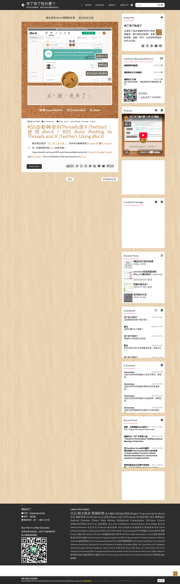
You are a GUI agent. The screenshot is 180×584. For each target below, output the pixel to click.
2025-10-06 (156, 465)
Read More (34, 166)
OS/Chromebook (112, 554)
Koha (162, 548)
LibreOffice (146, 544)
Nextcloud (74, 551)
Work (105, 548)
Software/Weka (78, 523)
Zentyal (111, 548)
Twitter (93, 121)
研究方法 (92, 524)
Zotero (95, 520)
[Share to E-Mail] (103, 166)
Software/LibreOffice (97, 531)
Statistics (89, 534)
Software (161, 537)
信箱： (34, 513)
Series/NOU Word (127, 554)
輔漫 (98, 554)
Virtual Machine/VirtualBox (111, 544)
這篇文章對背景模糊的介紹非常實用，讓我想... (142, 375)
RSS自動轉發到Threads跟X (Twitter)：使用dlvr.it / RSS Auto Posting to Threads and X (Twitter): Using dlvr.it (70, 131)
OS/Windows (124, 524)
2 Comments (49, 121)
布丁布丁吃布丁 (131, 317)
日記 (73, 513)
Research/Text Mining (126, 551)
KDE (157, 548)
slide (120, 527)
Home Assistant (95, 537)
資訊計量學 (116, 534)
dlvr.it (66, 121)
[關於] (143, 46)
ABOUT (112, 5)
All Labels (83, 509)
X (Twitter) (107, 143)
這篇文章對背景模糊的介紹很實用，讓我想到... (142, 399)
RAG (122, 537)
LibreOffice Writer (114, 531)
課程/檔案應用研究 (87, 554)
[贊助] (160, 46)
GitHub (151, 531)
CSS (142, 548)
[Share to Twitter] (90, 166)
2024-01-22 (156, 357)
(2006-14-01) (139, 264)
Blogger (134, 513)
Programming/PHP (131, 531)
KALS (152, 548)
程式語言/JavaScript (97, 527)
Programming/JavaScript (152, 513)
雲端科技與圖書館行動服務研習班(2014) (144, 527)
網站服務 (112, 527)
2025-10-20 (156, 448)
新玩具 (161, 524)
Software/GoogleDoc (79, 531)
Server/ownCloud (143, 551)
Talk (120, 516)
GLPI (102, 554)
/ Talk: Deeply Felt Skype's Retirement (139, 428)
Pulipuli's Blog (94, 152)
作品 (72, 516)
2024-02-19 (156, 336)
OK (161, 580)
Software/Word (110, 541)
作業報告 (143, 531)
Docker (73, 534)
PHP (124, 534)
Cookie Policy (87, 581)
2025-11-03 (156, 427)
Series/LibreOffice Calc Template (151, 541)
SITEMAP (100, 5)
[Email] (156, 46)
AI (140, 537)
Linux (100, 516)
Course (161, 520)
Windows (74, 541)
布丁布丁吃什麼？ (41, 3)
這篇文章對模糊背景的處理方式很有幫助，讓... (142, 411)
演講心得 (81, 534)
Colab (146, 548)
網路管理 (81, 516)
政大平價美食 (154, 554)
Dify (139, 544)
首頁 (70, 179)
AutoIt (92, 541)
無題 (155, 534)
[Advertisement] (143, 177)
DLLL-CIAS (112, 524)
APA (133, 548)
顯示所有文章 (86, 17)
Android (74, 520)
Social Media (75, 121)
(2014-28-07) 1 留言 (142, 279)
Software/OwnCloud (79, 544)
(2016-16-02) (139, 297)
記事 (106, 516)
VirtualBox (127, 544)
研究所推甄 (160, 531)
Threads (85, 121)
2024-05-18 (156, 317)
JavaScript (91, 516)
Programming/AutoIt (111, 537)
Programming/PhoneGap (105, 551)
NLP (154, 544)
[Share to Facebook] (77, 166)
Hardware (99, 541)
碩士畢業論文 (157, 516)
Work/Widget (151, 524)
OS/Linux (151, 520)
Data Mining (108, 520)
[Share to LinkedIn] (95, 166)
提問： (29, 516)
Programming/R (131, 537)
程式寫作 (145, 516)
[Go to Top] (175, 573)
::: (82, 5)
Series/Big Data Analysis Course (139, 534)
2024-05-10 (156, 327)
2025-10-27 (156, 436)
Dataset (145, 537)
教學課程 (74, 554)
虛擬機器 (103, 524)
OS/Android (122, 520)
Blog (61, 121)
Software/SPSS (142, 554)
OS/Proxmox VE (130, 516)
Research (153, 537)
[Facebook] (147, 46)
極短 (135, 544)
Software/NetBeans (94, 548)
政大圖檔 (110, 513)
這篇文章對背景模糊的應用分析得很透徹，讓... (142, 387)
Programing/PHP (87, 551)
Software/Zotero (137, 524)
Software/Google (77, 548)
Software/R (93, 544)
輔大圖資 (84, 513)
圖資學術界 (84, 541)
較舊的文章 (110, 179)
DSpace (113, 516)
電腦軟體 (97, 513)
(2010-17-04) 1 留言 (142, 287)
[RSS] (152, 46)
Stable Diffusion (158, 551)
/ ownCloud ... (148, 274)
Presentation (137, 520)
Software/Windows (78, 527)
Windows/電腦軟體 (102, 534)
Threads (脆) (93, 143)
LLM (135, 541)
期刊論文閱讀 (122, 513)
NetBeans (160, 544)
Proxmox (85, 520)
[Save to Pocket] (99, 166)
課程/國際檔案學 (125, 541)
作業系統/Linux (123, 548)
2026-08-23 (156, 372)
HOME (88, 5)
